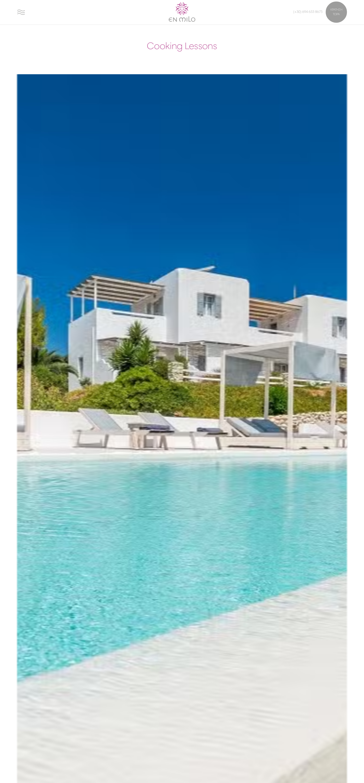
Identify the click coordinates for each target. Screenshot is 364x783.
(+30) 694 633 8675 (308, 12)
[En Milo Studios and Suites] (182, 12)
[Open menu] (21, 12)
